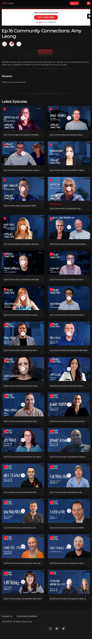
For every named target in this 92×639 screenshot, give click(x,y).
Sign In (74, 3)
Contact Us (7, 616)
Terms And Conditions (26, 616)
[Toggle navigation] (88, 3)
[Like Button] (12, 44)
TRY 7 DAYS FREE (46, 17)
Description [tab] (45, 53)
